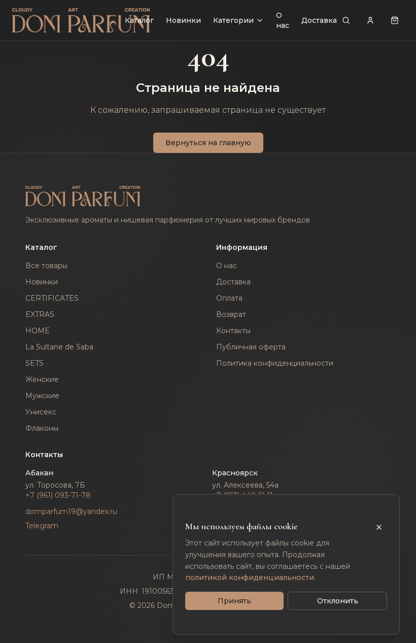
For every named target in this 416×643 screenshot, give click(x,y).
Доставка (319, 20)
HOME (37, 330)
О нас (282, 20)
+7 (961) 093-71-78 (58, 495)
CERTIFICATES (52, 298)
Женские (42, 379)
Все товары (46, 265)
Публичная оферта (251, 346)
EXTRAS (39, 314)
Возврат (231, 314)
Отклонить (337, 600)
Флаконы (41, 428)
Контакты (233, 330)
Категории (233, 20)
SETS (34, 363)
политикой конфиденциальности (249, 577)
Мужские (42, 395)
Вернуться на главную (208, 142)
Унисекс (40, 411)
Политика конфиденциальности (274, 363)
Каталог (139, 20)
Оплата (229, 298)
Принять (234, 600)
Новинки (183, 20)
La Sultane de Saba (59, 346)
